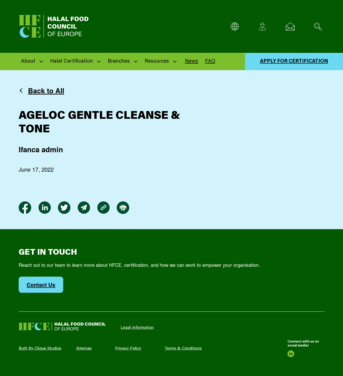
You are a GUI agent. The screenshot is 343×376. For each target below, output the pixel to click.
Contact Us (41, 285)
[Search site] (318, 26)
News (191, 61)
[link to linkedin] (44, 207)
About (28, 61)
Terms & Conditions (183, 349)
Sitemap (84, 349)
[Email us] (290, 26)
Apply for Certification (294, 61)
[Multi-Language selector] (234, 26)
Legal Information (137, 328)
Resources (157, 61)
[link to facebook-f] (25, 207)
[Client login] (262, 26)
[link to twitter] (64, 207)
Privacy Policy (128, 349)
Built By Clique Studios (40, 349)
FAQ (210, 61)
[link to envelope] (83, 207)
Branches (119, 61)
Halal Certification (71, 61)
